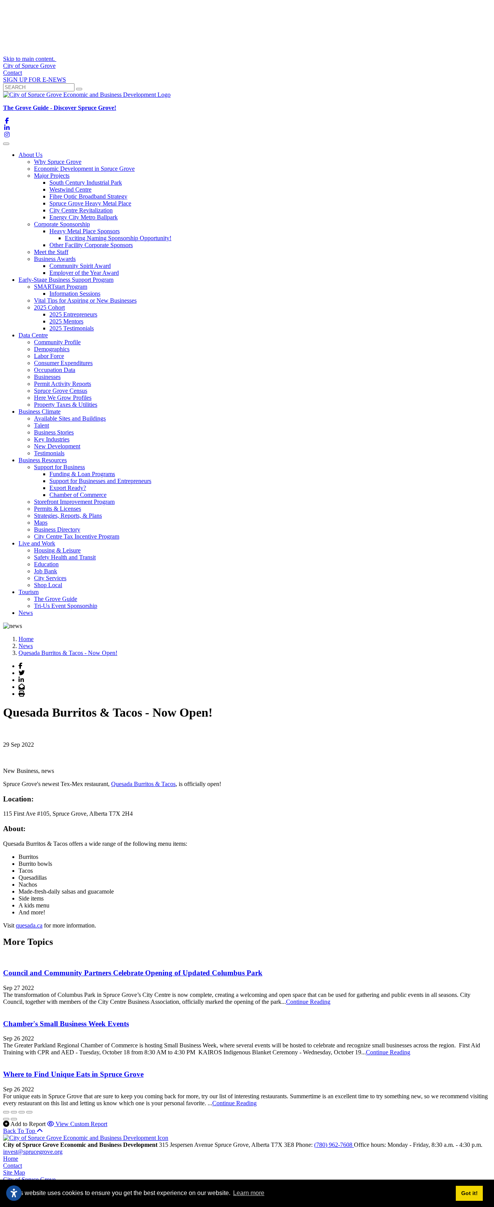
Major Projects (51, 175)
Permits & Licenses (57, 508)
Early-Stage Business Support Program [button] (66, 279)
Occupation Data (54, 370)
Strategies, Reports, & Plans (68, 515)
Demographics (51, 349)
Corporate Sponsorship (62, 224)
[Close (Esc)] (6, 1112)
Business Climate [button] (40, 411)
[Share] (14, 1112)
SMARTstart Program (60, 286)
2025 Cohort (49, 307)
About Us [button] (30, 155)
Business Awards (55, 259)
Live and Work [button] (37, 543)
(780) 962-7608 (334, 1144)
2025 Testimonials (71, 328)
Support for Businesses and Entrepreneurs (100, 481)
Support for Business (59, 467)
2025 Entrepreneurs (73, 314)
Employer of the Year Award (84, 272)
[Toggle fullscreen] (22, 1112)
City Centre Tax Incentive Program (76, 536)
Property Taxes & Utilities (65, 404)
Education (46, 564)
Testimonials (49, 453)
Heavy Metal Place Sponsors (84, 231)
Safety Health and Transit (65, 557)
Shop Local (48, 585)
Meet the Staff (51, 252)
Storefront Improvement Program (74, 501)
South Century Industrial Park (85, 182)
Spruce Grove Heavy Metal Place (90, 203)
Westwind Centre (70, 189)
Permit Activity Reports (62, 383)
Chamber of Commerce (78, 495)
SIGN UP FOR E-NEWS (34, 79)
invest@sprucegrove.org (33, 1151)
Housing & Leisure (57, 550)
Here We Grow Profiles (62, 397)
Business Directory (57, 529)
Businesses (47, 377)
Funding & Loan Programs (82, 474)
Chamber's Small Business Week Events (66, 1024)
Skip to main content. (29, 59)
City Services (50, 578)
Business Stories (54, 432)
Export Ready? (67, 488)
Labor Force (49, 356)
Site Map (14, 1172)
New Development (57, 446)
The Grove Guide (55, 599)
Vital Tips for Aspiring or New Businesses (85, 300)
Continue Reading (308, 1001)
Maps (40, 522)
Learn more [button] (248, 1193)
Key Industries (51, 439)
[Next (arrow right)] (14, 1119)
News (26, 612)
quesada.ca (29, 925)
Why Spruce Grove (57, 161)
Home (10, 1158)
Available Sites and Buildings (70, 418)
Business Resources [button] (43, 460)
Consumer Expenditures (63, 363)
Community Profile (57, 342)
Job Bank (45, 571)
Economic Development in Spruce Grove (84, 168)
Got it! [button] (469, 1193)
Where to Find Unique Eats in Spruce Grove (73, 1074)
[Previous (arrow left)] (6, 1119)
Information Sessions (74, 293)
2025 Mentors (66, 321)
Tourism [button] (29, 592)
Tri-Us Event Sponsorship (65, 606)
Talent (41, 425)
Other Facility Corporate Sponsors (91, 245)
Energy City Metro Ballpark (83, 217)
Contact (12, 72)
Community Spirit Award (80, 266)
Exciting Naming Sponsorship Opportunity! (118, 238)
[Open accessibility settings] (14, 1193)
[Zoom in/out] (29, 1112)
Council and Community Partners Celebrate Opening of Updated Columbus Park (132, 973)
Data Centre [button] (33, 335)
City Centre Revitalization (81, 210)
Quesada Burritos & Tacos (143, 784)
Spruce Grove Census (60, 390)
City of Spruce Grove (29, 65)
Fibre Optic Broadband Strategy (88, 196)
